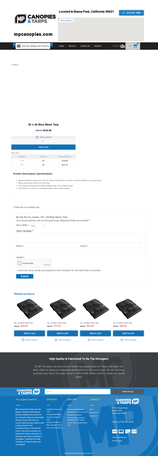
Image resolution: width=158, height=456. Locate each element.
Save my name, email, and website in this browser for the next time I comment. (59, 270)
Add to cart (43, 147)
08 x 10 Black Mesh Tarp (23, 323)
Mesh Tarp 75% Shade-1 (54, 428)
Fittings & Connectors (53, 422)
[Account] (123, 46)
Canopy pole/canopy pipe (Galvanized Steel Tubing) (76, 419)
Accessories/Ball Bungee (75, 409)
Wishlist (97, 46)
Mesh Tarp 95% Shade (54, 425)
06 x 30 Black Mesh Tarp (56, 323)
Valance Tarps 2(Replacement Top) (77, 424)
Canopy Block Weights (54, 414)
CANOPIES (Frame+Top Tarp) (54, 410)
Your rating (22, 225)
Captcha (20, 257)
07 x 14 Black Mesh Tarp (89, 323)
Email (84, 246)
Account (116, 46)
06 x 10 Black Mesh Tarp (122, 323)
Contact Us (85, 46)
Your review (25, 231)
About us (72, 46)
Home (61, 46)
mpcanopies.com (33, 34)
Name (20, 246)
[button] (33, 46)
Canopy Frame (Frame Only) (53, 418)
